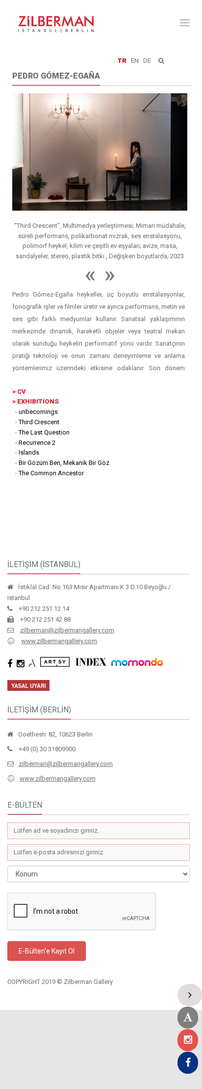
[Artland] (187, 1018)
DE (147, 60)
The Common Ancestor (51, 473)
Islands (29, 452)
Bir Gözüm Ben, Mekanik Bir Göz (64, 462)
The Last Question (44, 432)
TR (122, 60)
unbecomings (38, 411)
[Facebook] (187, 1063)
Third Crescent (39, 422)
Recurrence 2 (37, 442)
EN (135, 60)
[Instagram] (187, 1040)
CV (21, 391)
